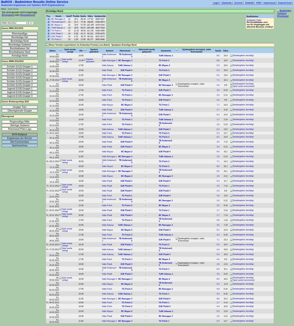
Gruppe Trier (19, 107)
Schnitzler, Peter (254, 20)
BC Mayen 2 (56, 25)
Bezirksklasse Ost (19, 48)
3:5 (218, 90)
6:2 (218, 75)
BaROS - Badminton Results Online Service (34, 2)
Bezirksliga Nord (20, 41)
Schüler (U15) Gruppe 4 (20, 85)
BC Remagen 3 (58, 19)
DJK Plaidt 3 (56, 33)
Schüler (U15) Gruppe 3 (20, 81)
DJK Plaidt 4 (56, 36)
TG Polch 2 (56, 39)
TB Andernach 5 (58, 22)
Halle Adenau (108, 65)
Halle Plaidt (107, 70)
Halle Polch (107, 90)
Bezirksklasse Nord (19, 52)
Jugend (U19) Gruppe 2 (19, 92)
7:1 (218, 80)
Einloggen (8, 15)
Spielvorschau (19, 145)
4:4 (218, 85)
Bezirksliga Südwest (20, 44)
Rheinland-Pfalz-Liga (19, 129)
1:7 (218, 110)
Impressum (269, 3)
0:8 (218, 220)
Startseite (226, 3)
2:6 (218, 95)
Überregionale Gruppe (20, 110)
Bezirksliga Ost (19, 37)
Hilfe (258, 3)
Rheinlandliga (19, 33)
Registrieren (27, 15)
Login (216, 3)
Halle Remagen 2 (109, 60)
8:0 (218, 55)
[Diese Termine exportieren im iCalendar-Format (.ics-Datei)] (78, 45)
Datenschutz (285, 3)
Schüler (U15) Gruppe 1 (20, 74)
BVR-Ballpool (19, 134)
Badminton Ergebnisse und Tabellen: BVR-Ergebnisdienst (32, 5)
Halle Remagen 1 (109, 75)
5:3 (218, 65)
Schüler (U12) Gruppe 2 (20, 70)
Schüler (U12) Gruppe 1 (20, 66)
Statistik (249, 3)
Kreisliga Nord (19, 55)
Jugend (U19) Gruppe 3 (19, 96)
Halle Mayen (107, 105)
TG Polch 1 (56, 31)
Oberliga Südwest (19, 125)
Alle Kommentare (19, 142)
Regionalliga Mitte (20, 121)
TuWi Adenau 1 (58, 28)
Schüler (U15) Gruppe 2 (20, 77)
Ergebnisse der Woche (19, 138)
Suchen (238, 3)
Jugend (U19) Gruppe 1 (19, 88)
